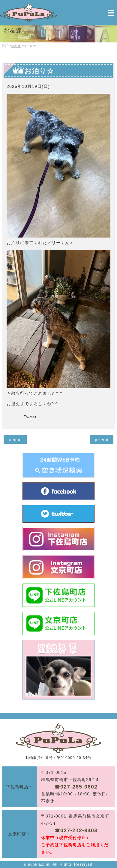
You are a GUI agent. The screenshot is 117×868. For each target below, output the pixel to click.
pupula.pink (39, 864)
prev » (102, 439)
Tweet (30, 416)
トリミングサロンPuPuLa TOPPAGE (58, 738)
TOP (5, 45)
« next (15, 439)
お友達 (16, 46)
